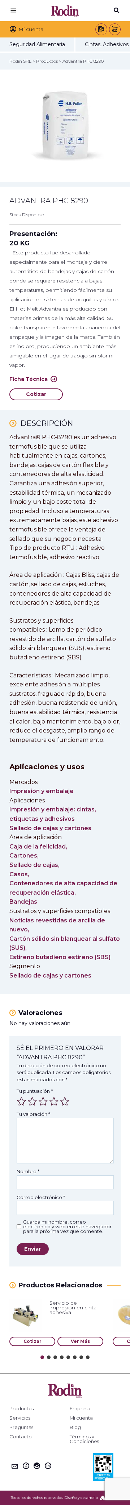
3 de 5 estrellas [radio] (43, 1101)
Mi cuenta (81, 1418)
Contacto (20, 1436)
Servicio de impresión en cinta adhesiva (72, 1307)
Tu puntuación (35, 1091)
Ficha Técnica (28, 379)
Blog (75, 1427)
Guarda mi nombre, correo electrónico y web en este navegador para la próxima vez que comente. (67, 1227)
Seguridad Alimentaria (37, 44)
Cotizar (36, 394)
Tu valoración (33, 1114)
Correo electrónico (41, 1197)
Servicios (19, 1418)
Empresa (80, 1408)
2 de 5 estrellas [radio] (32, 1101)
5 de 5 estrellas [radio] (64, 1101)
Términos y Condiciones (84, 1439)
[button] (42, 1357)
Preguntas (21, 1427)
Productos (21, 1408)
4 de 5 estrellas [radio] (53, 1101)
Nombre (28, 1171)
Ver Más (80, 1341)
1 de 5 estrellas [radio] (21, 1101)
